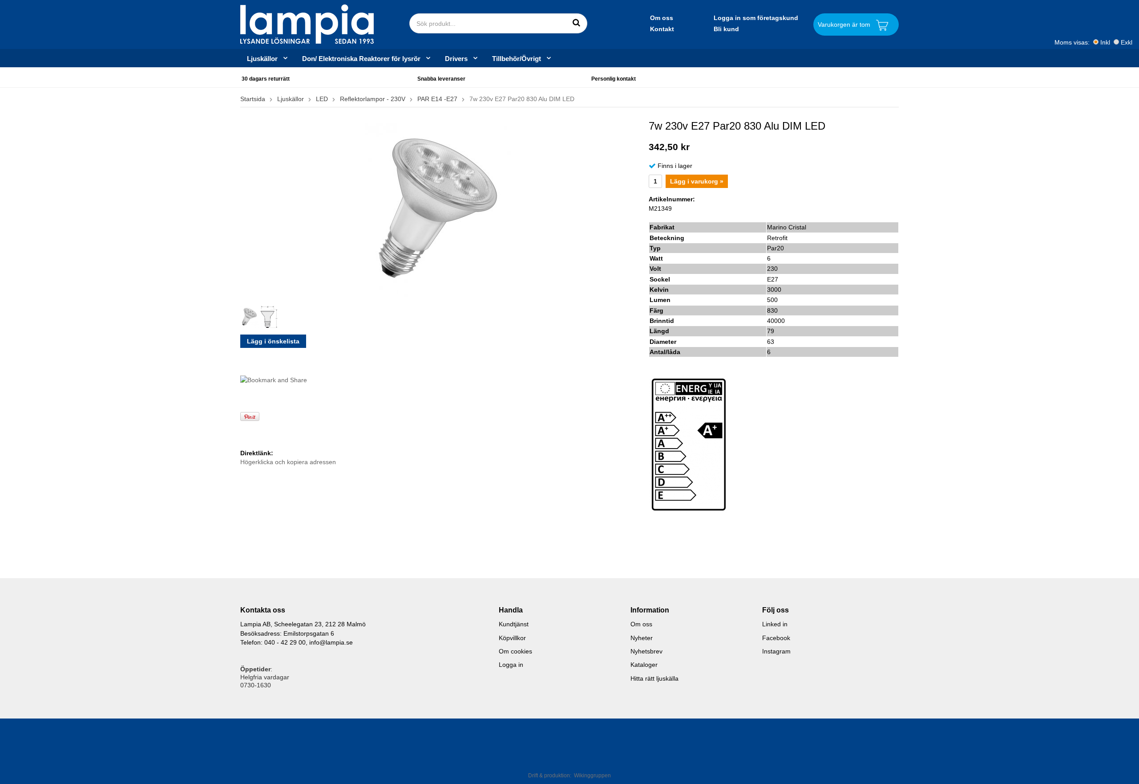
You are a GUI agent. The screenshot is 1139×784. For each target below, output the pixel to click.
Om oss (661, 17)
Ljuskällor (262, 58)
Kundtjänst (514, 624)
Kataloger (644, 664)
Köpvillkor (512, 637)
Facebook (776, 637)
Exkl (1126, 42)
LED (322, 98)
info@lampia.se (331, 642)
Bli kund (726, 29)
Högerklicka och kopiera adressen (288, 462)
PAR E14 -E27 (437, 98)
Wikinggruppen (592, 775)
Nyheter (641, 637)
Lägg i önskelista (273, 341)
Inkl (1105, 42)
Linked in (775, 624)
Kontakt (662, 29)
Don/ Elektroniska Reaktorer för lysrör (361, 58)
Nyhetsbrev (646, 651)
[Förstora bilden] (438, 207)
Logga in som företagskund (756, 17)
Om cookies (515, 651)
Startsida (252, 98)
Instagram (776, 651)
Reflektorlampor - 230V (372, 98)
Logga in (511, 664)
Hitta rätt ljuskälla (654, 678)
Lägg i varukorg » (696, 181)
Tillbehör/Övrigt (516, 58)
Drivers (456, 58)
